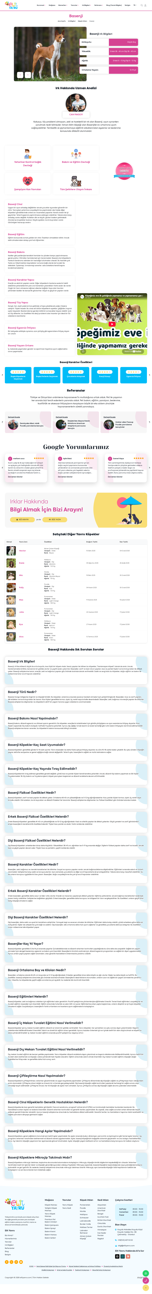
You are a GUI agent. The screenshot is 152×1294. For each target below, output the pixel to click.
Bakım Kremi (50, 1232)
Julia (21, 612)
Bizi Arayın (24, 520)
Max (21, 600)
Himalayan (102, 1230)
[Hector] (11, 551)
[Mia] (11, 575)
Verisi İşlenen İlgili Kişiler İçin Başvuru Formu (51, 1266)
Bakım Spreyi (50, 1228)
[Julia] (11, 612)
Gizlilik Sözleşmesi (48, 1270)
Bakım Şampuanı (52, 1225)
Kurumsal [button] (40, 5)
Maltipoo (84, 1214)
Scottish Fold (103, 1217)
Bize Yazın (56, 520)
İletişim (127, 5)
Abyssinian (102, 1205)
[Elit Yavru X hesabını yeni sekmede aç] (11, 1262)
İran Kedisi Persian (102, 1234)
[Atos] (11, 637)
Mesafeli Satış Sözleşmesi (101, 1270)
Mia (21, 575)
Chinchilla (102, 1223)
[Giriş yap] (145, 5)
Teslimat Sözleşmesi (82, 1270)
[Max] (11, 600)
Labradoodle (85, 1221)
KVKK (31, 1266)
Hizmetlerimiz (11, 1239)
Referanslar (9, 1248)
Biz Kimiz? (9, 1235)
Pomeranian (85, 1205)
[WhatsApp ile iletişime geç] (146, 1273)
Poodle (83, 1208)
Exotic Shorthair (104, 1227)
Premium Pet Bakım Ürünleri (51, 1221)
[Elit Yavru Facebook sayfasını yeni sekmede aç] (7, 1262)
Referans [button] (98, 5)
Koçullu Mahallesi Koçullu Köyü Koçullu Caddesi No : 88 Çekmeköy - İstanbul (129, 1232)
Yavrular (8, 1242)
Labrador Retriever (84, 1232)
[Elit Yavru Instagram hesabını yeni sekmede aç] (16, 1262)
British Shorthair (104, 1220)
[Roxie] (11, 563)
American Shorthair (102, 1209)
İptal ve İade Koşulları (64, 1270)
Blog (7, 1251)
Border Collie (85, 1224)
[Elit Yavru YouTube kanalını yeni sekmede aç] (21, 1262)
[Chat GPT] (117, 1256)
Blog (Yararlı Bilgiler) (114, 5)
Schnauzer (84, 1218)
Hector (22, 551)
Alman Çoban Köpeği (85, 1238)
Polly (21, 588)
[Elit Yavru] (11, 5)
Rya (21, 624)
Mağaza (52, 5)
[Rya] (11, 624)
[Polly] (11, 587)
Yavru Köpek (67, 1205)
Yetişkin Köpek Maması (51, 1209)
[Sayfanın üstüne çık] (146, 1288)
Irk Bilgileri (9, 1245)
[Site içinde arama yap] (142, 5)
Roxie (21, 563)
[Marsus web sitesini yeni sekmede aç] (142, 1277)
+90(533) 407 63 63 (125, 1240)
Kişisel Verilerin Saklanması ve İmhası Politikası (85, 1266)
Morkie (83, 1211)
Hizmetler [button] (62, 5)
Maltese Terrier (86, 1227)
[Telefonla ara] (146, 1280)
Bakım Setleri (50, 1238)
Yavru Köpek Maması (50, 1215)
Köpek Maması (51, 1205)
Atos (21, 637)
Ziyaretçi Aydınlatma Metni (113, 1266)
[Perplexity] (122, 1256)
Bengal (100, 1214)
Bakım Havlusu (51, 1235)
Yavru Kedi (66, 1208)
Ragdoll (101, 1239)
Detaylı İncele (14, 417)
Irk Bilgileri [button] (86, 5)
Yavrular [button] (74, 5)
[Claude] (128, 1256)
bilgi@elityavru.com (126, 1246)
